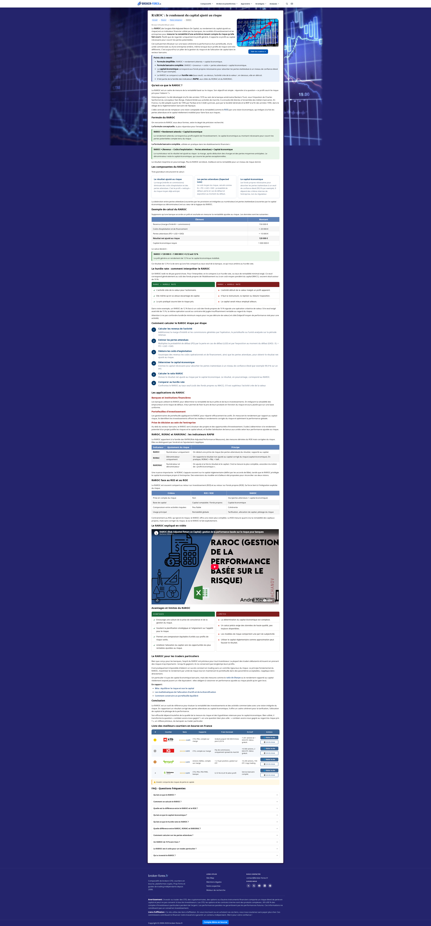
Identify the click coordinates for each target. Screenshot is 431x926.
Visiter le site (269, 748)
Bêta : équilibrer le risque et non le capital (174, 688)
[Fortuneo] (168, 774)
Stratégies (259, 4)
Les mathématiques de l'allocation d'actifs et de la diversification (185, 692)
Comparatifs (205, 4)
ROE (226, 109)
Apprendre (245, 4)
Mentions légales (214, 882)
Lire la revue (269, 742)
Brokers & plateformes (225, 4)
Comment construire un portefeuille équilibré (176, 695)
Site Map (210, 878)
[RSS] (248, 886)
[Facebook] (259, 886)
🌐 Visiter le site (269, 737)
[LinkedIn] (265, 886)
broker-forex (158, 876)
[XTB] (168, 741)
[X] (254, 886)
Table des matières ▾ (258, 51)
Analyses (273, 4)
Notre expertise (213, 886)
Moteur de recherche (215, 890)
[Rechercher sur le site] (287, 3)
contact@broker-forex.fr (257, 878)
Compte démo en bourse (215, 922)
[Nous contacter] (292, 3)
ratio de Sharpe (233, 677)
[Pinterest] (270, 886)
